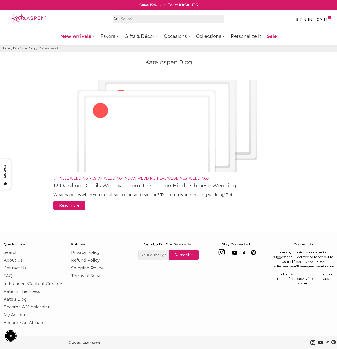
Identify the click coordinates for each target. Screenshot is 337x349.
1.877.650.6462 (313, 261)
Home (6, 48)
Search (11, 252)
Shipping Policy (87, 268)
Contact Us (15, 268)
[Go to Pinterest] (253, 253)
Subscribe (183, 255)
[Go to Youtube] (235, 253)
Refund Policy (85, 260)
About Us (13, 260)
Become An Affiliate (24, 322)
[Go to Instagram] (221, 253)
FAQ (8, 275)
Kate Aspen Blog (24, 48)
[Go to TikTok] (244, 253)
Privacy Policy (85, 252)
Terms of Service (88, 275)
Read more (69, 205)
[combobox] (168, 19)
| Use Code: (168, 5)
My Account (16, 314)
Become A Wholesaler (27, 307)
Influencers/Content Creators (33, 283)
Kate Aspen (91, 342)
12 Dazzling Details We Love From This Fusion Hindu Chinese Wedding (144, 185)
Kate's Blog (15, 299)
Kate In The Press (22, 291)
